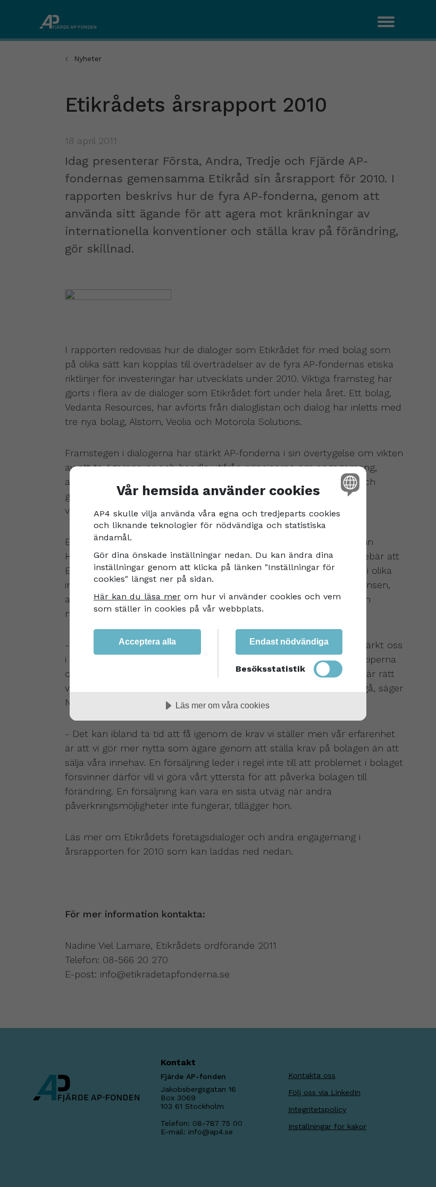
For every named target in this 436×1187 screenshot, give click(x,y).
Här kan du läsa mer (137, 596)
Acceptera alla (147, 641)
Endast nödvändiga (289, 641)
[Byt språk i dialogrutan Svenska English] (349, 484)
